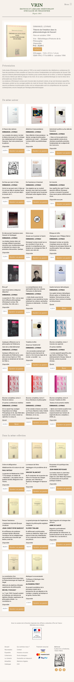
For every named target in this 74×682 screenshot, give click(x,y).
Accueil (7, 647)
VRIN (37, 8)
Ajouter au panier (16, 151)
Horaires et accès (22, 652)
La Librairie (8, 658)
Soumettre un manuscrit (24, 658)
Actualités (8, 661)
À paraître (8, 652)
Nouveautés (8, 650)
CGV (18, 664)
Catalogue (8, 664)
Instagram (64, 669)
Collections (8, 655)
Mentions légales (22, 661)
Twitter (60, 669)
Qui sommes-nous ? (23, 647)
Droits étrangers (22, 655)
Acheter (37, 49)
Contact (19, 650)
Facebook (56, 669)
